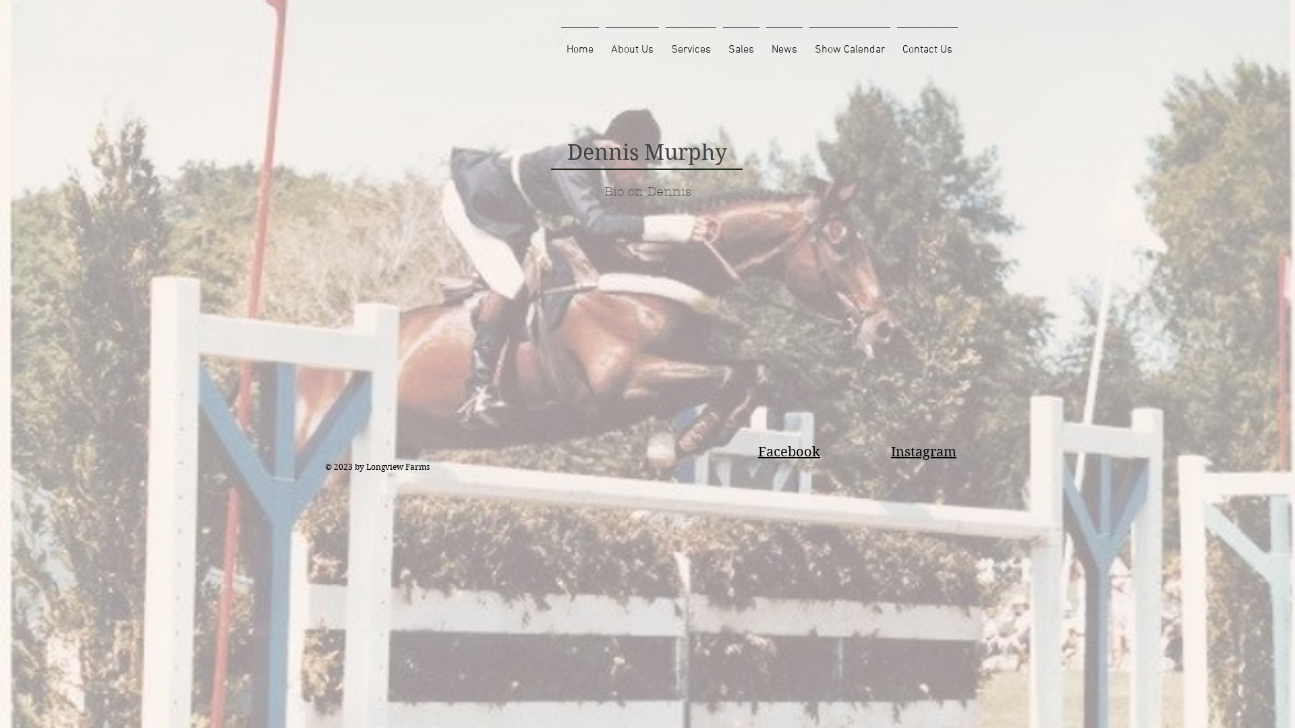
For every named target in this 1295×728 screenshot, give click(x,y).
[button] (632, 44)
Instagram (923, 452)
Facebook (789, 452)
